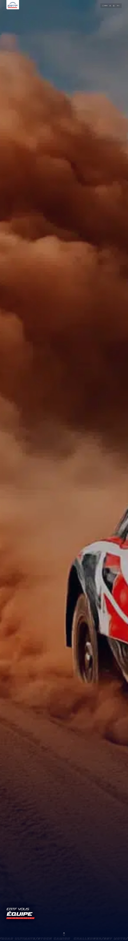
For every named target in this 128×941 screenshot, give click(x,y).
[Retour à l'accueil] (12, 4)
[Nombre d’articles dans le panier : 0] (114, 6)
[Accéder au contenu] (64, 934)
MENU (106, 5)
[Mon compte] (110, 6)
